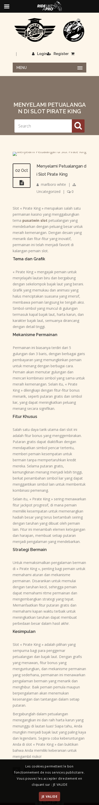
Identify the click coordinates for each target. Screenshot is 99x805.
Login (42, 54)
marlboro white (53, 184)
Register (61, 54)
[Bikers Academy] (49, 30)
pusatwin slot (34, 220)
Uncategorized (48, 191)
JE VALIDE (49, 796)
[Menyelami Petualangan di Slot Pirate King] (49, 151)
